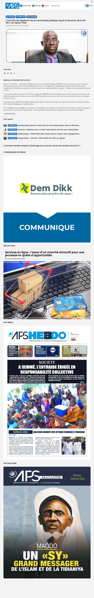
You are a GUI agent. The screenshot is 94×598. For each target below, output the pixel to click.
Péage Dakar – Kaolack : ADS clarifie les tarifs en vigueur (41, 138)
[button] (92, 2)
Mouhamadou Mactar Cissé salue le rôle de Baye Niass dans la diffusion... (49, 125)
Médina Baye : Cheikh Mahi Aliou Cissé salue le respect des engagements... (49, 134)
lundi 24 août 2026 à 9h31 (16, 258)
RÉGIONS (38, 6)
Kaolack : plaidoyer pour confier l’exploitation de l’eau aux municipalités (48, 129)
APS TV (46, 6)
